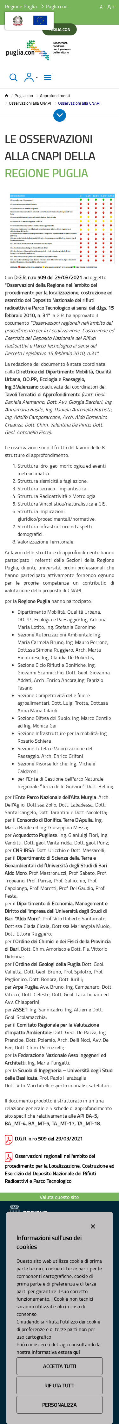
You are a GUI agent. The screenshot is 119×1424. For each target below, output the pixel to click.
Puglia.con (24, 95)
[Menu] (47, 77)
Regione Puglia (21, 6)
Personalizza (59, 1404)
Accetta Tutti (59, 1366)
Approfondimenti (55, 95)
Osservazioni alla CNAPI (30, 103)
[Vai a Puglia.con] (38, 50)
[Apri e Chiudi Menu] (59, 115)
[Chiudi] (13, 77)
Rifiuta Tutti (59, 1385)
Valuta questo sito (59, 1197)
